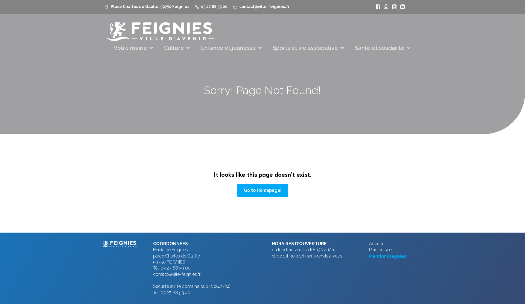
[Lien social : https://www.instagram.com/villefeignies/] (385, 7)
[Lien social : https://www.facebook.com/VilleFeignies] (376, 7)
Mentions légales (387, 256)
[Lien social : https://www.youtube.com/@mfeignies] (393, 7)
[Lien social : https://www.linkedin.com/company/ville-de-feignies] (401, 7)
